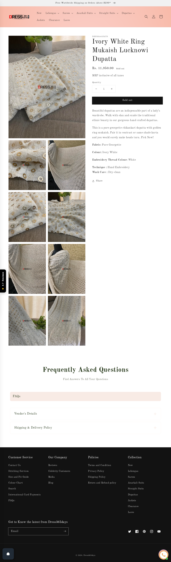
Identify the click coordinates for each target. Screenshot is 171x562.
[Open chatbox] (163, 555)
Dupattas (133, 495)
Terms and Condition (99, 465)
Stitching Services (18, 471)
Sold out (127, 100)
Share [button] (99, 181)
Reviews (52, 465)
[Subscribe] (64, 531)
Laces (131, 512)
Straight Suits (136, 489)
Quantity (96, 82)
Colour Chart (15, 483)
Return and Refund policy (102, 483)
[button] (146, 16)
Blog (50, 483)
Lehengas (133, 471)
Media (51, 477)
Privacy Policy (96, 471)
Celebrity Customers (59, 471)
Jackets (132, 500)
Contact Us (14, 465)
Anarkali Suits (136, 483)
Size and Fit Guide (18, 477)
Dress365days (89, 555)
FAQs (11, 500)
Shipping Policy (97, 477)
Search (12, 489)
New (130, 465)
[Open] (8, 553)
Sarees (131, 477)
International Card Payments (24, 495)
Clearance (133, 506)
